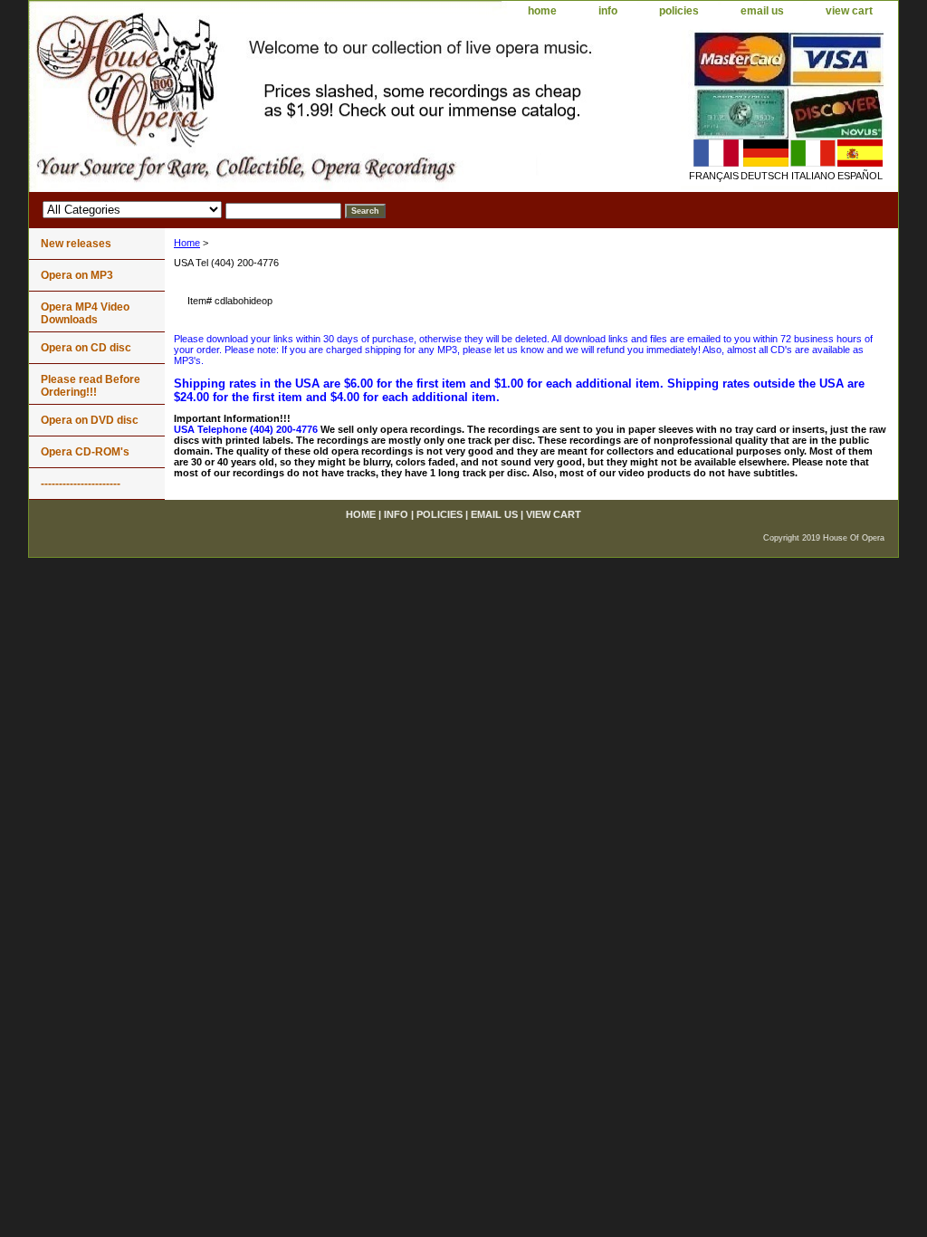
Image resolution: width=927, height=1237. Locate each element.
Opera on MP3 (77, 275)
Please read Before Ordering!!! (90, 385)
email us (762, 11)
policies (679, 11)
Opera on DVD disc (90, 420)
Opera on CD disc (86, 347)
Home (187, 242)
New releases (76, 243)
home (542, 11)
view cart (849, 11)
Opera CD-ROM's (85, 452)
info (607, 11)
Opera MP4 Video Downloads (85, 313)
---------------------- (80, 483)
